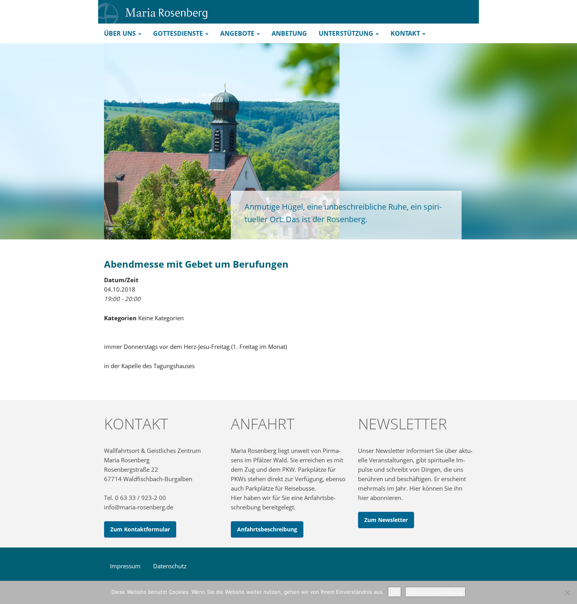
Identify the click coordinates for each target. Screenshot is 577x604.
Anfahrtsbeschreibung (267, 529)
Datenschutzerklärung (435, 592)
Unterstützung (347, 33)
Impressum (125, 566)
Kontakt (406, 33)
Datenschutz (169, 566)
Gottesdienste (179, 33)
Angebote (238, 33)
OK (394, 592)
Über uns (120, 33)
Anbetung (289, 33)
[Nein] (567, 593)
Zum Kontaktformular (140, 529)
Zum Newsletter (386, 520)
